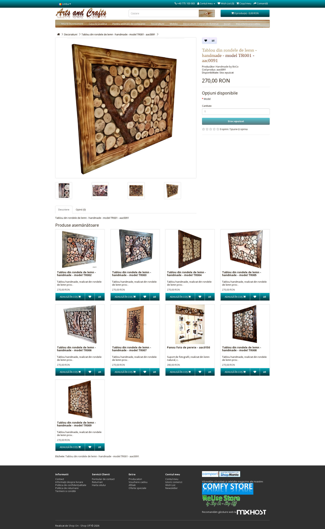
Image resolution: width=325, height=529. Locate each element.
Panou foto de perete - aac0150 (188, 347)
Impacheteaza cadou (248, 23)
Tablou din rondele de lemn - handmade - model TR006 (76, 349)
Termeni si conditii (65, 491)
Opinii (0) (81, 209)
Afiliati (132, 485)
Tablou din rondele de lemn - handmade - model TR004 (186, 273)
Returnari (97, 482)
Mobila (174, 23)
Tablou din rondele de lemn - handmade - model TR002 (76, 273)
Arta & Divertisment (72, 23)
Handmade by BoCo (227, 66)
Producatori (135, 479)
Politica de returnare (67, 488)
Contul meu (171, 479)
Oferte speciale (137, 488)
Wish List (170, 485)
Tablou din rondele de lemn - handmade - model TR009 (76, 424)
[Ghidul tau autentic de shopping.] (210, 473)
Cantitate (207, 105)
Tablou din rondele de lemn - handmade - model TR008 (241, 349)
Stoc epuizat (236, 121)
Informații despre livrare (69, 482)
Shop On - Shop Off (80, 525)
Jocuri (227, 23)
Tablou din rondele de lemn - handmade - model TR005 (241, 273)
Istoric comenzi (173, 482)
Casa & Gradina (98, 23)
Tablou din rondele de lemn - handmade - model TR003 (131, 273)
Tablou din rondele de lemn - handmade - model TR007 (131, 349)
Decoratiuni (157, 23)
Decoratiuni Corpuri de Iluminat (201, 23)
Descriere (63, 209)
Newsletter (171, 488)
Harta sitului (99, 485)
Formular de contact (103, 479)
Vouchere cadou (138, 482)
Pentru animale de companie (128, 23)
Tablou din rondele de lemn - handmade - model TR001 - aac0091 (118, 34)
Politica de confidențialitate (70, 485)
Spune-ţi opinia (239, 129)
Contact (59, 479)
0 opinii (224, 129)
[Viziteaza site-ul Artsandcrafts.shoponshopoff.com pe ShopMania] (229, 473)
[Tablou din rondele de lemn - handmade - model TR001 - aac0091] (125, 107)
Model (207, 99)
